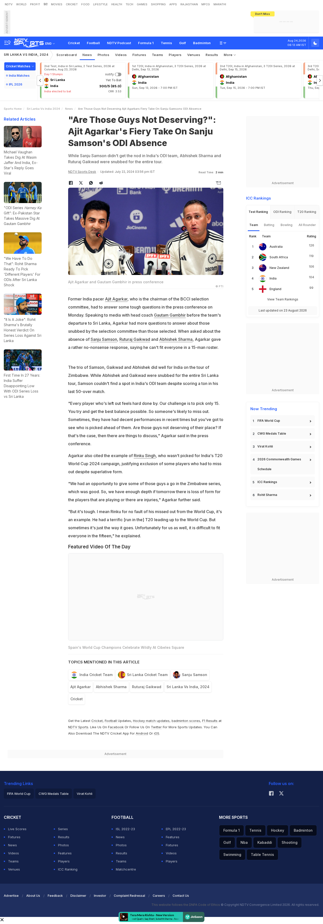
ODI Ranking (282, 212)
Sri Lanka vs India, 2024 (26, 55)
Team (253, 225)
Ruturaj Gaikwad (134, 339)
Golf (182, 43)
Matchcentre (126, 869)
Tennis (166, 43)
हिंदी (45, 4)
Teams (13, 861)
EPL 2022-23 (176, 829)
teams (158, 55)
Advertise (11, 896)
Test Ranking (258, 212)
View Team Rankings (282, 299)
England (275, 289)
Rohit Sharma (267, 495)
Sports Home (13, 108)
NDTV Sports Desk (82, 172)
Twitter (156, 727)
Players (64, 861)
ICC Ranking (67, 869)
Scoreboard (67, 55)
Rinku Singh (145, 455)
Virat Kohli (265, 446)
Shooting (290, 842)
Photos (104, 55)
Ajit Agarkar (116, 298)
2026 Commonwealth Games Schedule (279, 464)
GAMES (142, 4)
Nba (244, 842)
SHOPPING (158, 4)
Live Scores (17, 829)
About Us (33, 896)
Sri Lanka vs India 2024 (43, 108)
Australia (276, 246)
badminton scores (186, 721)
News (87, 55)
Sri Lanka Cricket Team (147, 675)
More (229, 55)
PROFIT (35, 4)
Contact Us (181, 896)
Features (65, 853)
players (175, 55)
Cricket (74, 43)
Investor (100, 896)
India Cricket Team (96, 675)
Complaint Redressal (129, 896)
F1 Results (210, 721)
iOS (156, 733)
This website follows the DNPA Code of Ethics (186, 905)
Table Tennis (262, 854)
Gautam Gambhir (170, 315)
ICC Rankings (267, 482)
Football (93, 43)
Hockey (277, 830)
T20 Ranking (306, 212)
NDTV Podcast (119, 43)
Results (212, 55)
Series (63, 829)
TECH (129, 4)
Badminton (202, 43)
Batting (269, 225)
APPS (173, 4)
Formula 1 (146, 43)
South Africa (279, 257)
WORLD (21, 4)
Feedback (55, 896)
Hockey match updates (151, 721)
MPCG (205, 4)
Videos (121, 55)
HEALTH (116, 4)
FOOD (85, 4)
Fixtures (139, 55)
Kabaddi (264, 842)
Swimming (232, 854)
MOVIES (56, 4)
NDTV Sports (78, 727)
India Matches (19, 75)
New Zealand (279, 268)
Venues (193, 55)
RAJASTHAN (189, 4)
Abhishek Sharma (176, 339)
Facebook (116, 727)
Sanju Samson (104, 339)
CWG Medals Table (271, 433)
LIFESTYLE (100, 4)
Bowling (286, 225)
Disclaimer (78, 896)
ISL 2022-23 (125, 829)
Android (142, 733)
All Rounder (307, 225)
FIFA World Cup (268, 421)
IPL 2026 (15, 84)
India (273, 278)
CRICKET (72, 4)
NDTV (9, 4)
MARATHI (219, 4)
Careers (159, 896)
